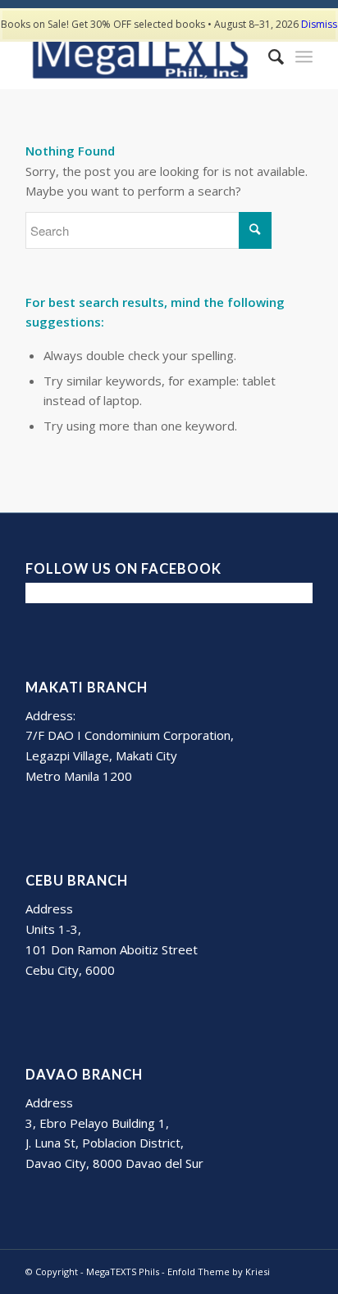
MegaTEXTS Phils (122, 1271)
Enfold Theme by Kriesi (218, 1271)
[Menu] (304, 56)
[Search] (268, 56)
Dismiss (319, 24)
